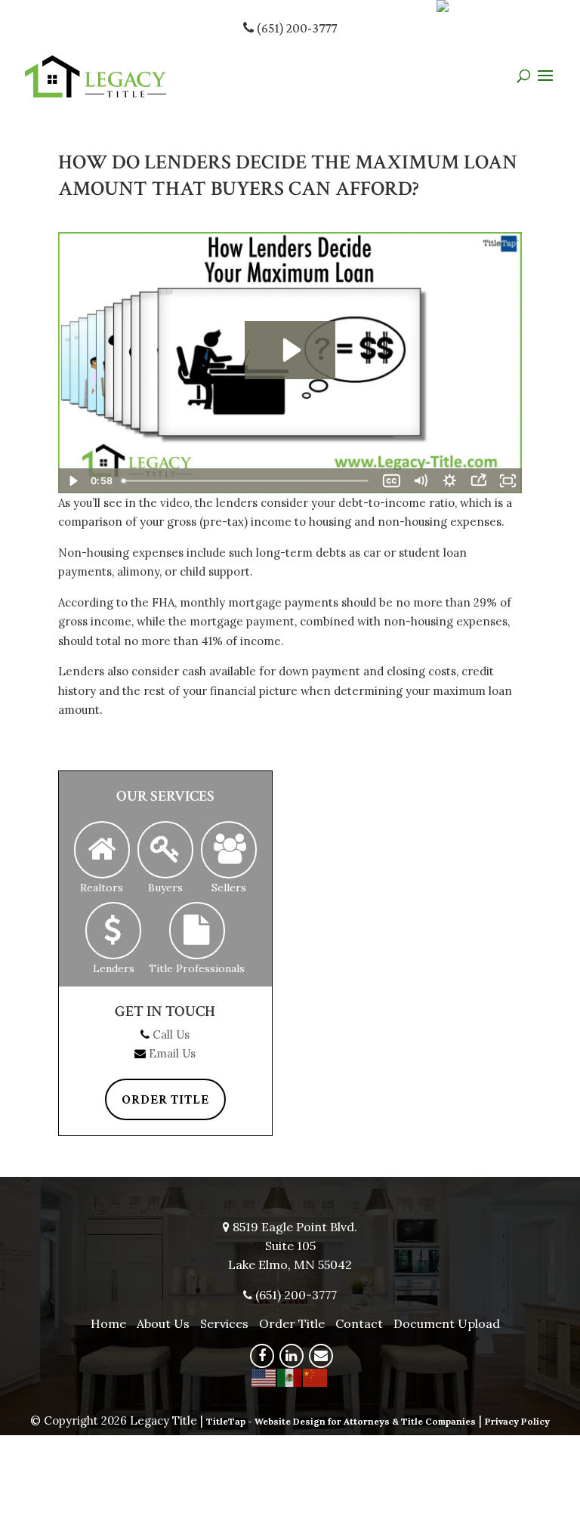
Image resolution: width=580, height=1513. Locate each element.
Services (224, 1323)
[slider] (247, 480)
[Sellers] (229, 850)
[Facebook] (262, 1356)
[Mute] (420, 480)
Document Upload (446, 1323)
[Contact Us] (321, 1356)
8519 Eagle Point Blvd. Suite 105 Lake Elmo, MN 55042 (292, 1245)
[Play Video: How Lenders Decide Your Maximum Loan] (290, 350)
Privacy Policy (517, 1421)
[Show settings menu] (449, 480)
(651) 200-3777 (295, 28)
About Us (163, 1323)
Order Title (165, 1099)
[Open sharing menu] (478, 480)
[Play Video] (72, 480)
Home (108, 1323)
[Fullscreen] (507, 480)
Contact (359, 1323)
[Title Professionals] (197, 931)
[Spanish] (290, 1376)
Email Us (172, 1053)
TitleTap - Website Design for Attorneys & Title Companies (341, 1421)
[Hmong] (316, 1376)
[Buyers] (165, 850)
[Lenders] (113, 931)
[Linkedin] (291, 1356)
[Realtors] (102, 850)
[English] (264, 1376)
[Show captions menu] (391, 480)
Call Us (171, 1034)
